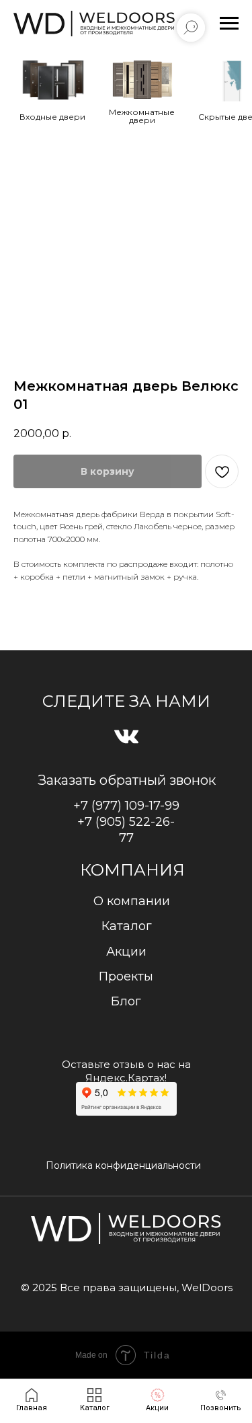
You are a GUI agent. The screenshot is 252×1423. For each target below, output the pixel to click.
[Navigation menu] (229, 23)
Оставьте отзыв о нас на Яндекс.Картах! (126, 1071)
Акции (126, 951)
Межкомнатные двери (142, 116)
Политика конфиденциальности (123, 1165)
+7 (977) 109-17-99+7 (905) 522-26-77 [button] (126, 821)
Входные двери (52, 117)
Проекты (126, 976)
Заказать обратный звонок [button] (127, 780)
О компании (131, 901)
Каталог (126, 926)
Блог (126, 1001)
